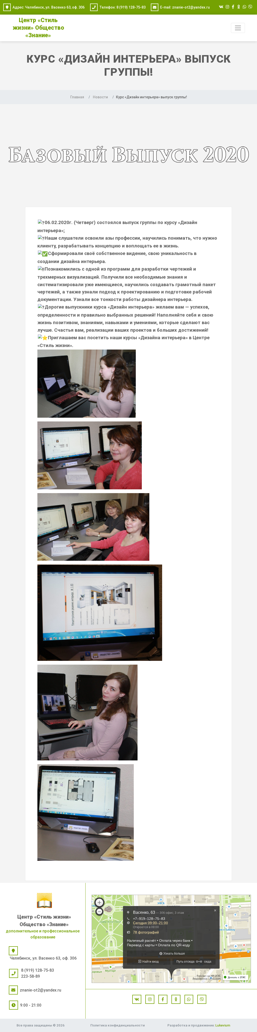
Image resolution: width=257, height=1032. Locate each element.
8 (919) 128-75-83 (131, 7)
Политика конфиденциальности (117, 1025)
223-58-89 (30, 976)
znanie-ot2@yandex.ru (191, 7)
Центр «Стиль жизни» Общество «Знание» (38, 28)
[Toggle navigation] (238, 28)
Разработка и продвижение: (198, 1025)
